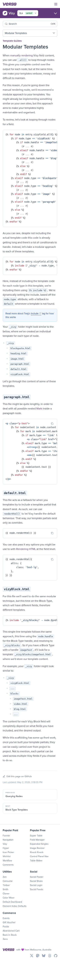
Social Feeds (36, 889)
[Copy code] (52, 134)
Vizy (5, 844)
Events (6, 918)
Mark (39, 408)
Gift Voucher (9, 922)
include (36, 313)
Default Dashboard (12, 902)
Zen (5, 877)
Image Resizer (37, 848)
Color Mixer (8, 897)
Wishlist (6, 856)
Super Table (36, 835)
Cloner (6, 893)
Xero (5, 939)
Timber (6, 885)
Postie (6, 926)
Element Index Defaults (14, 906)
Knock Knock (36, 852)
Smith (5, 889)
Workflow (7, 860)
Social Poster (36, 877)
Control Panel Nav (39, 856)
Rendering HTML (26, 549)
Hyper (6, 848)
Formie (6, 835)
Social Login (36, 885)
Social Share (36, 881)
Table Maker (36, 860)
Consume (7, 881)
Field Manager (37, 839)
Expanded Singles (39, 844)
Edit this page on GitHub (19, 776)
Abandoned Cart (11, 930)
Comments (8, 864)
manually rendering (21, 55)
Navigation (8, 839)
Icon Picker (8, 852)
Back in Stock (9, 935)
